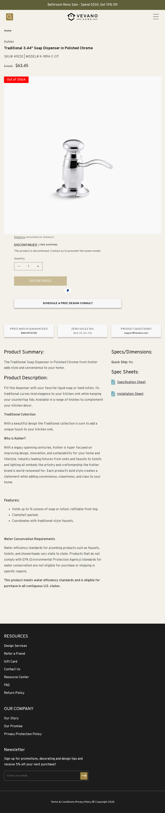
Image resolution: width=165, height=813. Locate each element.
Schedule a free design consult (68, 303)
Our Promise (13, 726)
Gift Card (10, 662)
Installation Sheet (130, 394)
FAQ (7, 685)
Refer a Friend (14, 654)
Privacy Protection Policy (23, 734)
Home (7, 31)
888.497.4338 (29, 333)
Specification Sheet (131, 382)
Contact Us (12, 669)
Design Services (15, 646)
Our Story (11, 718)
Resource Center (16, 677)
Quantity (19, 258)
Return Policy (14, 693)
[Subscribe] (84, 776)
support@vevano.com (136, 333)
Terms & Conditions (63, 802)
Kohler (9, 42)
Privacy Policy (83, 802)
